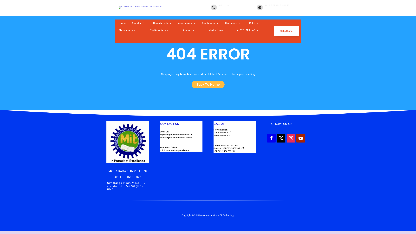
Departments (161, 23)
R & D (252, 23)
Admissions (185, 23)
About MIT (138, 23)
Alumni (187, 30)
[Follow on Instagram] (291, 138)
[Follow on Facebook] (271, 138)
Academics (209, 23)
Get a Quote (286, 31)
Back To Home (208, 84)
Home (122, 23)
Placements (126, 30)
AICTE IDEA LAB (246, 30)
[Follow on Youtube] (300, 138)
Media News (216, 30)
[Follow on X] (281, 138)
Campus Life (232, 23)
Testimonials (158, 30)
